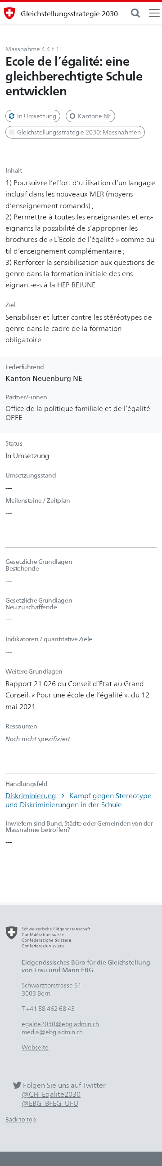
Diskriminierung (30, 795)
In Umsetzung (36, 116)
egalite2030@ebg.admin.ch (60, 1024)
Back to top (20, 1119)
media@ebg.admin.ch (52, 1032)
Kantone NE (93, 116)
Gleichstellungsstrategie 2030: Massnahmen (78, 132)
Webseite (35, 1047)
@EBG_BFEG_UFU (50, 1103)
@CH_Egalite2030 (51, 1094)
